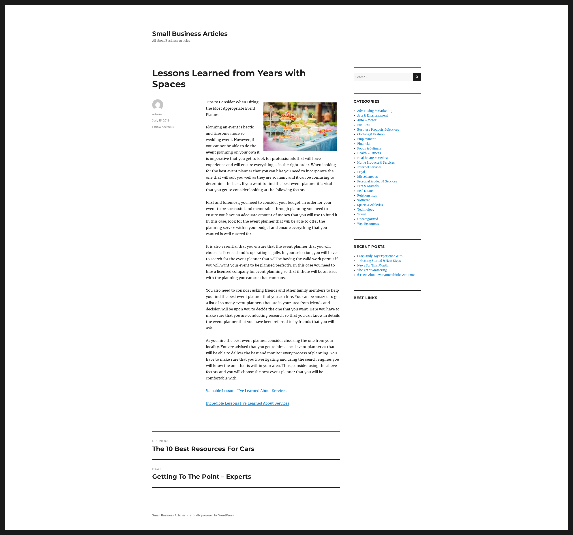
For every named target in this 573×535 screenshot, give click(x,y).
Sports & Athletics (370, 205)
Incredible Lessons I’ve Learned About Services (247, 403)
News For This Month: (373, 265)
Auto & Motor (366, 120)
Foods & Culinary (369, 148)
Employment (366, 139)
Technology (365, 210)
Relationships (367, 195)
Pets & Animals (163, 126)
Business (363, 125)
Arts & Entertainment (372, 115)
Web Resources (368, 224)
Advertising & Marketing (374, 111)
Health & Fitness (369, 153)
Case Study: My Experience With (380, 256)
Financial (363, 144)
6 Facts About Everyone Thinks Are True (386, 275)
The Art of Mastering (372, 270)
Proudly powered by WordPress (212, 515)
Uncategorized (367, 219)
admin (157, 114)
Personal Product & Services (377, 181)
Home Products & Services (376, 163)
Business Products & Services (378, 130)
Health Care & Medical (373, 158)
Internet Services (369, 167)
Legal (361, 172)
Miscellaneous (367, 177)
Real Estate (365, 191)
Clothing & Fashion (371, 134)
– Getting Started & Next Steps (379, 261)
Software (363, 200)
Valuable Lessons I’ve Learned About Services (246, 390)
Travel (361, 214)
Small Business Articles (190, 33)
